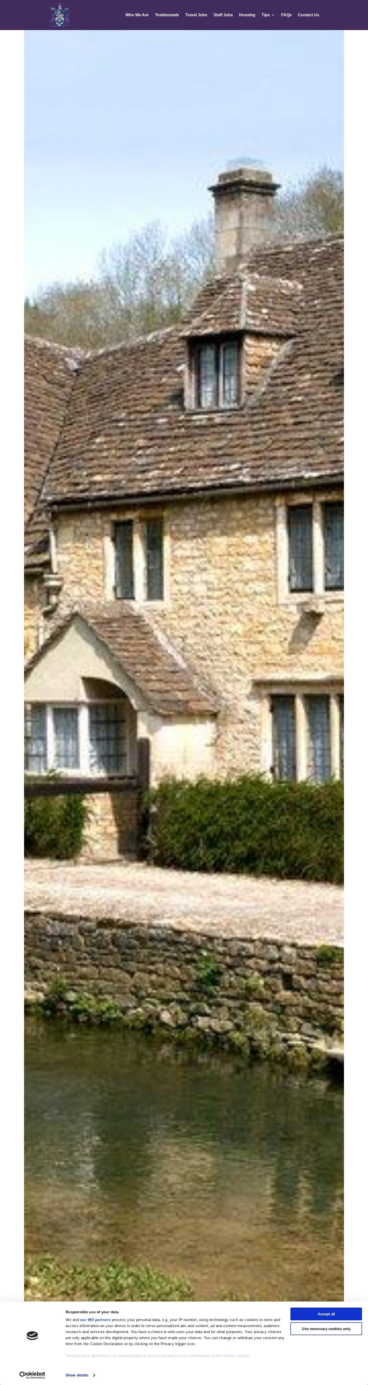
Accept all (326, 1314)
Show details (77, 1375)
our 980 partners (95, 1320)
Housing (247, 15)
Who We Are (137, 15)
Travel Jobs (196, 15)
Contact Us (308, 15)
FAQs (286, 15)
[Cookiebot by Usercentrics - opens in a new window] (32, 1375)
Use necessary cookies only (326, 1329)
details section (236, 1356)
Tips (266, 15)
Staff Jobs (223, 15)
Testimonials (167, 15)
